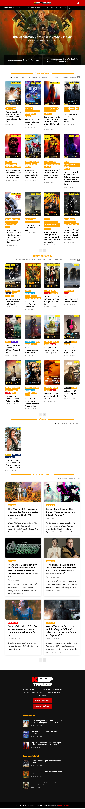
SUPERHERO (48, 113)
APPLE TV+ (67, 342)
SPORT (38, 222)
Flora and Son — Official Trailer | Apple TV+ (71, 350)
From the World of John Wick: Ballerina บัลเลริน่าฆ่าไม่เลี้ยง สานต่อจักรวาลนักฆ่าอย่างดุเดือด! (71, 178)
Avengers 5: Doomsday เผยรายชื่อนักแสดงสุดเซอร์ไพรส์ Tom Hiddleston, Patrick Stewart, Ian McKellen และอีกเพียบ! (23, 570)
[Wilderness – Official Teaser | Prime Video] (33, 327)
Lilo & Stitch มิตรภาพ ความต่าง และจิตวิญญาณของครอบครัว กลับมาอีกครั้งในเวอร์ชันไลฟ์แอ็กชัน (13, 236)
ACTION (47, 108)
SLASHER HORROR (11, 164)
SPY (77, 108)
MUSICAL (66, 344)
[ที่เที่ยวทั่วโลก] (65, 8)
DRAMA (8, 108)
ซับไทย (19, 83)
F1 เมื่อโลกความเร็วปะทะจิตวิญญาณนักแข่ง (32, 227)
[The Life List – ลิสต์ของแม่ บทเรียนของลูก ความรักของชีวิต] (52, 275)
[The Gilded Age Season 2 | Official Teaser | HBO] (13, 327)
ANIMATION (28, 111)
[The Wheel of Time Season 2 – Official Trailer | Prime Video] (33, 372)
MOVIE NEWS (12, 505)
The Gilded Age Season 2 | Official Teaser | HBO (12, 349)
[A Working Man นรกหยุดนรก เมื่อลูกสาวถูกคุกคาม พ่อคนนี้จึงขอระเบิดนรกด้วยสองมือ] (52, 204)
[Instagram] (56, 8)
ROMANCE (54, 293)
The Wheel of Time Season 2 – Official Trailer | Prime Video (32, 402)
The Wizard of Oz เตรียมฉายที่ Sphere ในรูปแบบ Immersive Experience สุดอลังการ (23, 512)
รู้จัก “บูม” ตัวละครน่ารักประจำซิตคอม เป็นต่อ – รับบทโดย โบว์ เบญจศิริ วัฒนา (13, 464)
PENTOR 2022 (16, 454)
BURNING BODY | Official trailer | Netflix (51, 396)
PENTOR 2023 (10, 457)
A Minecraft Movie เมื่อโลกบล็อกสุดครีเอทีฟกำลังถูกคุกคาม (31, 174)
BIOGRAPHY (48, 388)
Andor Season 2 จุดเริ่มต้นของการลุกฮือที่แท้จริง (12, 301)
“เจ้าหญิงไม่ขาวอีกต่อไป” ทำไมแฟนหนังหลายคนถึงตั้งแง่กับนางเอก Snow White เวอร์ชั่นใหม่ (22, 631)
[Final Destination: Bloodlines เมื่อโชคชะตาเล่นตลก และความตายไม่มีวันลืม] (13, 146)
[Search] (78, 3)
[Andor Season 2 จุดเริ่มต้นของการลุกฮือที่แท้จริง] (13, 275)
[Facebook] (47, 8)
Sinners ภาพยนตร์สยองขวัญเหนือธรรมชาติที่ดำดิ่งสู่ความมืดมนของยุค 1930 (51, 175)
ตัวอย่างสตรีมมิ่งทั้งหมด (42, 706)
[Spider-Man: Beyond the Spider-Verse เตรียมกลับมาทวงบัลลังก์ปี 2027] (62, 492)
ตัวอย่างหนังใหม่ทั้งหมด (42, 701)
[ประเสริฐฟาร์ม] (74, 8)
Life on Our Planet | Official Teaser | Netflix (71, 299)
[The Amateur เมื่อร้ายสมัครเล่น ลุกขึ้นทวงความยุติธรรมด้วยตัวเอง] (72, 93)
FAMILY (14, 108)
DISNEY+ (8, 293)
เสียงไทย (27, 138)
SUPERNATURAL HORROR (13, 167)
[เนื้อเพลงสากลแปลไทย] (69, 8)
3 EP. (19, 429)
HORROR (8, 162)
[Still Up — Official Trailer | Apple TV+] (72, 372)
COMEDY (36, 111)
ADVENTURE (28, 108)
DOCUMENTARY (68, 291)
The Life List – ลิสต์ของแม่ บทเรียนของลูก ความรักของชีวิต (52, 300)
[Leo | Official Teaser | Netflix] (52, 327)
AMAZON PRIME (30, 293)
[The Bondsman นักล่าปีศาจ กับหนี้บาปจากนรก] (33, 275)
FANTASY (28, 116)
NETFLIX (47, 293)
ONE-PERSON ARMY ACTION (70, 165)
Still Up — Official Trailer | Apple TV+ (71, 393)
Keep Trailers (63, 805)
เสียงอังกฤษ (9, 267)
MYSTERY (72, 222)
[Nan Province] (61, 8)
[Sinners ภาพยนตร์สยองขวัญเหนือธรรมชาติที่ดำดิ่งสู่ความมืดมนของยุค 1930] (52, 146)
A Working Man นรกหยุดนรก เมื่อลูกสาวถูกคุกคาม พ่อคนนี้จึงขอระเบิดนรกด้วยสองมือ (52, 237)
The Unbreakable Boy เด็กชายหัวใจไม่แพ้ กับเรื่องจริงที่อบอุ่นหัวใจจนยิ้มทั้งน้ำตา (28, 8)
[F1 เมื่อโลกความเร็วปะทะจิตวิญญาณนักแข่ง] (33, 204)
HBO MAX (14, 342)
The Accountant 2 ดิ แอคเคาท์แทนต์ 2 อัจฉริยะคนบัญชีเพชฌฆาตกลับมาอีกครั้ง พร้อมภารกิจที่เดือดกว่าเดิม (71, 234)
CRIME (72, 219)
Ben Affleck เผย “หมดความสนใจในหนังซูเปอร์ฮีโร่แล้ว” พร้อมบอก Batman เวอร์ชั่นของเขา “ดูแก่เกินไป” (61, 631)
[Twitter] (52, 8)
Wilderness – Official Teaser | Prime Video (32, 350)
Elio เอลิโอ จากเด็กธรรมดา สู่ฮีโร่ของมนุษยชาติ (32, 122)
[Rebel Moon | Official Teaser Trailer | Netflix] (13, 372)
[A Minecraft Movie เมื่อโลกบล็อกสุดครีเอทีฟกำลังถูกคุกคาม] (33, 146)
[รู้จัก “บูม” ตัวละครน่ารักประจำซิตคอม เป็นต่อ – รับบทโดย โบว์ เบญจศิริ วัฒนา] (13, 439)
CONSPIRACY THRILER (51, 222)
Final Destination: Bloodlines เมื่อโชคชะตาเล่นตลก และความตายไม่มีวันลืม (13, 174)
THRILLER (66, 111)
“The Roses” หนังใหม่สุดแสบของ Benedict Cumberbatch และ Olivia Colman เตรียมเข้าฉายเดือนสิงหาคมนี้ (61, 569)
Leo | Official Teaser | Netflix (51, 349)
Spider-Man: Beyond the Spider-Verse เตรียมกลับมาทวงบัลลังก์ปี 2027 (61, 512)
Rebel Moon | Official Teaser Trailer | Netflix (12, 398)
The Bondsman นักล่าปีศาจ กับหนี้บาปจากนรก (31, 304)
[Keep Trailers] (42, 2)
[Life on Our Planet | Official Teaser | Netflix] (72, 275)
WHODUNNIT (75, 224)
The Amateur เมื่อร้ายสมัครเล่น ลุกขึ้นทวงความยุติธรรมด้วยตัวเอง (71, 118)
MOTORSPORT (29, 222)
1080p (13, 83)
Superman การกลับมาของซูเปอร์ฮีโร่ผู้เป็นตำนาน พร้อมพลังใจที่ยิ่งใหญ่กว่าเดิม (52, 122)
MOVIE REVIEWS (12, 623)
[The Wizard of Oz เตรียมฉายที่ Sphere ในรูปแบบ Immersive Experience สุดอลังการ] (23, 492)
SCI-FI (53, 111)
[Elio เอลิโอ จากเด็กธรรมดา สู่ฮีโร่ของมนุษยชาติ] (33, 93)
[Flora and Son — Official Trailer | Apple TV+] (72, 327)
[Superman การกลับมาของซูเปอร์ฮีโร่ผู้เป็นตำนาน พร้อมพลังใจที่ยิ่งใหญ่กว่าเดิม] (52, 93)
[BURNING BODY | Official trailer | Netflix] (52, 372)
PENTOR (8, 454)
